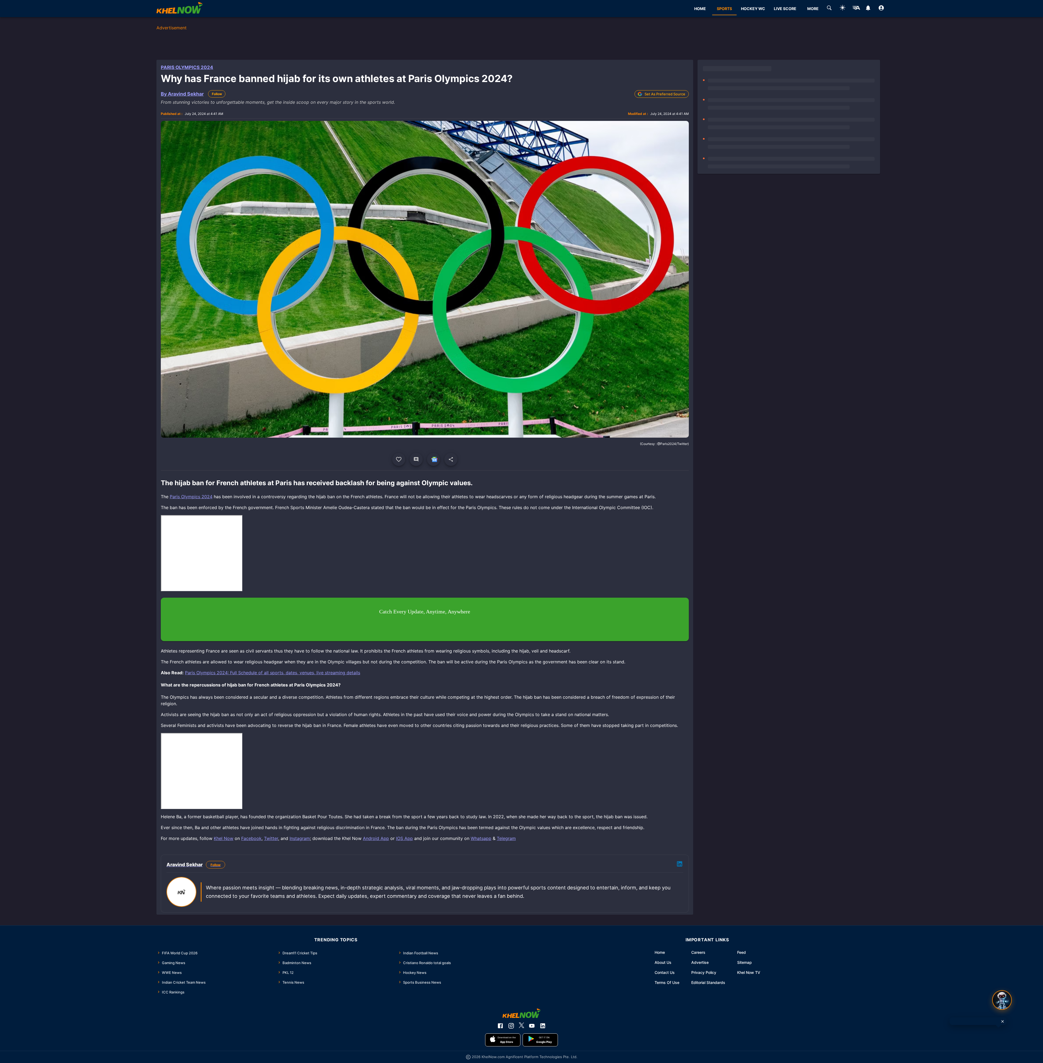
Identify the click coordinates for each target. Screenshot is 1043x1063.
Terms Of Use (667, 982)
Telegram (506, 838)
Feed (741, 952)
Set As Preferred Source (665, 94)
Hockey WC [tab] (753, 8)
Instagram (300, 838)
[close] (1002, 1021)
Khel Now (223, 838)
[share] (450, 459)
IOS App (404, 838)
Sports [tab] (724, 8)
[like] (398, 459)
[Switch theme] (842, 8)
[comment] (416, 459)
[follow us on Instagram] (511, 1026)
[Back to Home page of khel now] (179, 8)
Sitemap (744, 962)
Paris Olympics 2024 (187, 67)
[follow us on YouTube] (532, 1026)
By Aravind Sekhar (182, 94)
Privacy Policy (703, 972)
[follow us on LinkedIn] (542, 1026)
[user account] (881, 8)
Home (660, 952)
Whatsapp (481, 838)
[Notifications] (868, 8)
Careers (698, 952)
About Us (663, 962)
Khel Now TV (748, 972)
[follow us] (433, 459)
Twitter (271, 838)
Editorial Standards (708, 982)
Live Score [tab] (785, 8)
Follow (217, 94)
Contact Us (665, 972)
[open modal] (1002, 1000)
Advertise (700, 962)
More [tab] (813, 8)
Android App (376, 838)
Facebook (251, 838)
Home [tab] (700, 8)
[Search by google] (829, 8)
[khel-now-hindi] (856, 9)
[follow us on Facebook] (500, 1026)
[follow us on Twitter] (521, 1026)
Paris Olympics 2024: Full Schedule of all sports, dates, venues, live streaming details (272, 672)
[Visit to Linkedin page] (679, 864)
